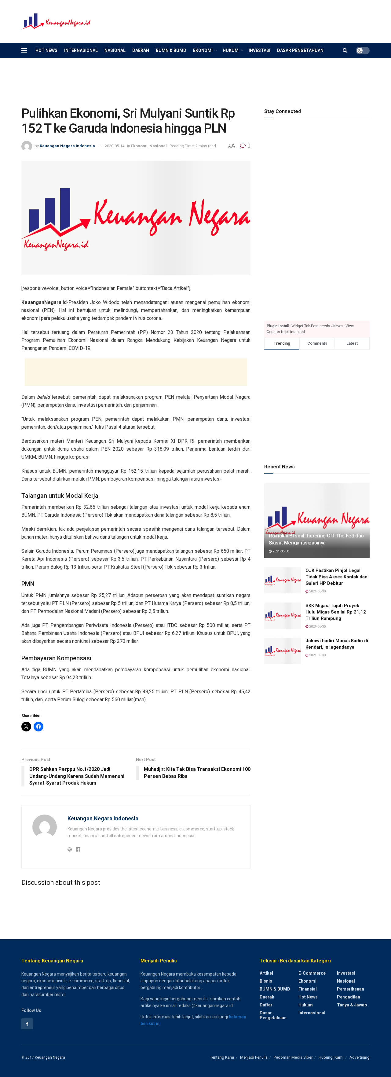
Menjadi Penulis (254, 1057)
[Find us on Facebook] (27, 1023)
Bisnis (266, 981)
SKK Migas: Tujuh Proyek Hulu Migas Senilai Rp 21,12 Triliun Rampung (335, 612)
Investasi (259, 50)
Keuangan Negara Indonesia (67, 146)
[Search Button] (345, 50)
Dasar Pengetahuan (300, 50)
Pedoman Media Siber (293, 1057)
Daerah (140, 50)
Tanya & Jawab (352, 1004)
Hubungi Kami (331, 1057)
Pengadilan (348, 997)
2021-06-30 (280, 551)
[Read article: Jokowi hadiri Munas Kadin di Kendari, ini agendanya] (282, 651)
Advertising (359, 1057)
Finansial (307, 989)
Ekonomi (203, 50)
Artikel (266, 973)
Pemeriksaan (350, 989)
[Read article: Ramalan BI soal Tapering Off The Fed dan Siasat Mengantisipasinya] (317, 520)
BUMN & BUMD (171, 50)
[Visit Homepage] (56, 21)
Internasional (81, 50)
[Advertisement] (258, 20)
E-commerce (312, 973)
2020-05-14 (114, 146)
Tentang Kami (222, 1057)
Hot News (46, 50)
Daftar (266, 1004)
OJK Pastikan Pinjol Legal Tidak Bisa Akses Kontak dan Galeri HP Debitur (336, 577)
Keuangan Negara (50, 1057)
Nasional (115, 50)
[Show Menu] (24, 50)
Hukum (231, 50)
